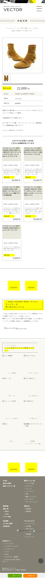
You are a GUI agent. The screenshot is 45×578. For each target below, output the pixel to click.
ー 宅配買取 (27, 511)
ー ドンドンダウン (8, 544)
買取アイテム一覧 (29, 481)
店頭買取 (13, 287)
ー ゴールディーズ (8, 549)
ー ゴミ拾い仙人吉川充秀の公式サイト (12, 560)
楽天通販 (5, 521)
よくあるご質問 (7, 523)
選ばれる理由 (7, 483)
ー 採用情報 (27, 534)
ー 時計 (26, 494)
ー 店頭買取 (27, 509)
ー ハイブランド (29, 491)
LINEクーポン (16, 576)
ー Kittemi (6, 554)
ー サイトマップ (29, 537)
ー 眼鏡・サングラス (30, 497)
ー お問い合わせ (29, 529)
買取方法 (26, 506)
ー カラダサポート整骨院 (10, 557)
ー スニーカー (28, 489)
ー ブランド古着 (29, 483)
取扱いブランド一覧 (9, 486)
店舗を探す (31, 576)
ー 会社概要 (27, 526)
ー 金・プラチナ (29, 499)
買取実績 (5, 506)
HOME (5, 481)
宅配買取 (31, 287)
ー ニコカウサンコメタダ (10, 546)
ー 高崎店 (6, 511)
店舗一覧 (5, 509)
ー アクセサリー (29, 486)
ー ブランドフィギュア (31, 502)
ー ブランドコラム (29, 523)
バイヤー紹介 (7, 517)
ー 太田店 (6, 514)
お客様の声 (6, 526)
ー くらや (6, 551)
